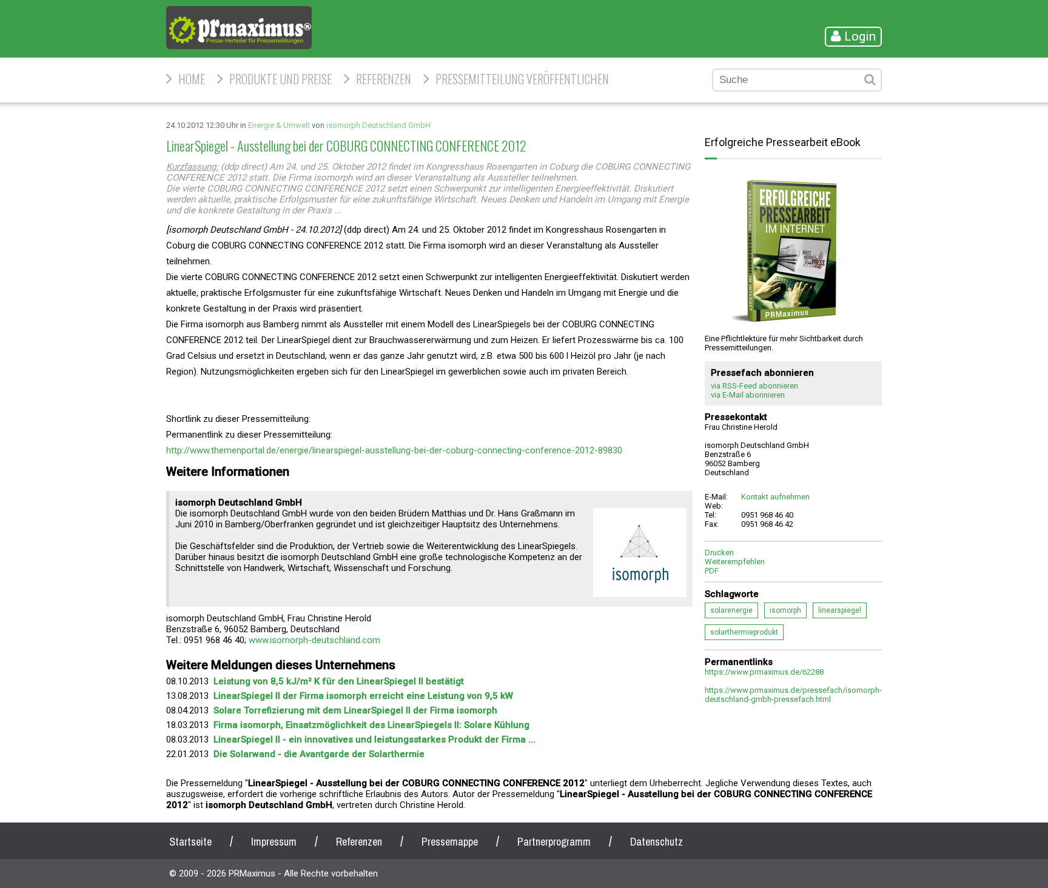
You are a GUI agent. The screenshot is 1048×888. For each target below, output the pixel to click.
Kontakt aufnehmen (775, 496)
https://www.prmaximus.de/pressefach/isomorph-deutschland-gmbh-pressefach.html (793, 695)
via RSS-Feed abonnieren (754, 385)
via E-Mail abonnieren (748, 394)
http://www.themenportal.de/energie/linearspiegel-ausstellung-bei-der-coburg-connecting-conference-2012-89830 (394, 450)
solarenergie (731, 610)
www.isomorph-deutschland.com (314, 640)
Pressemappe (450, 841)
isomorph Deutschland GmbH (378, 125)
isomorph (785, 610)
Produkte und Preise (280, 79)
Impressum (274, 841)
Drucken (719, 552)
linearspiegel (839, 610)
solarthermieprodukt (744, 632)
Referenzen (383, 79)
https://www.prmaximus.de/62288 (764, 671)
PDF (712, 570)
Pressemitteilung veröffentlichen (522, 79)
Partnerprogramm (554, 841)
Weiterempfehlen (735, 561)
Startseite (190, 841)
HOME (191, 79)
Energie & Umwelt (279, 125)
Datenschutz (656, 841)
